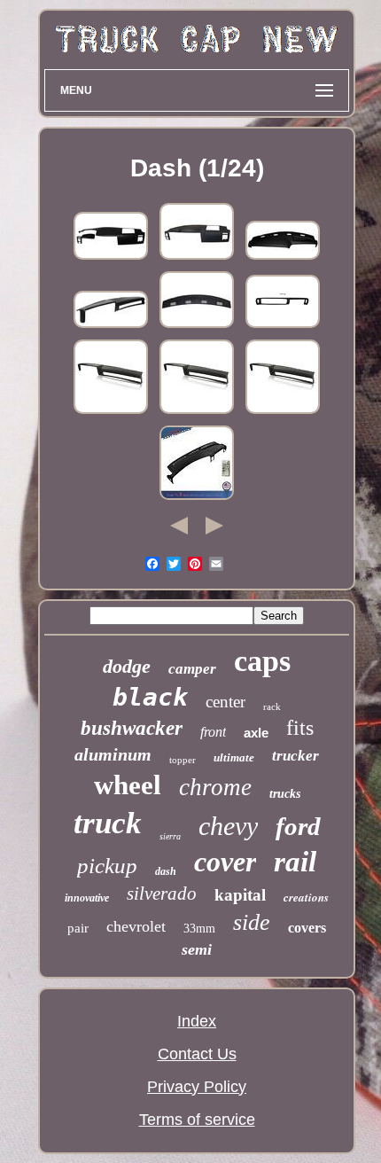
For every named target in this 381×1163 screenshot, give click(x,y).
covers (307, 927)
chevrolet (136, 926)
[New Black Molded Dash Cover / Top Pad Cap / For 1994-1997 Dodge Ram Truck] (282, 258)
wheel (127, 784)
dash (165, 871)
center (225, 701)
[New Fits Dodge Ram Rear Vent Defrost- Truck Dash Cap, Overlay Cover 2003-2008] (196, 326)
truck (108, 823)
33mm (199, 928)
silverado (162, 893)
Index (196, 1021)
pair (78, 928)
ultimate (234, 757)
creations (306, 897)
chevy (228, 825)
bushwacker (132, 728)
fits (300, 727)
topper (182, 759)
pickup (107, 866)
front (213, 731)
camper (192, 668)
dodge (127, 666)
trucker (295, 755)
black (150, 697)
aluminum (113, 754)
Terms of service (197, 1119)
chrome (215, 787)
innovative (87, 898)
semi (197, 949)
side (251, 922)
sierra (170, 836)
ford (298, 826)
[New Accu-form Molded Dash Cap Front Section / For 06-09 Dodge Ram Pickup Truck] (111, 258)
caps (262, 660)
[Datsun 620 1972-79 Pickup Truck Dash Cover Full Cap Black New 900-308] (282, 326)
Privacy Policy (196, 1087)
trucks (284, 793)
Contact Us (197, 1054)
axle (256, 732)
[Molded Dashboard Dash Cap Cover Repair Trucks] (111, 412)
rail (295, 862)
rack (272, 706)
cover (225, 862)
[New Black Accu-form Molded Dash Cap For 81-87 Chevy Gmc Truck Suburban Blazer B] (111, 326)
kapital (240, 895)
